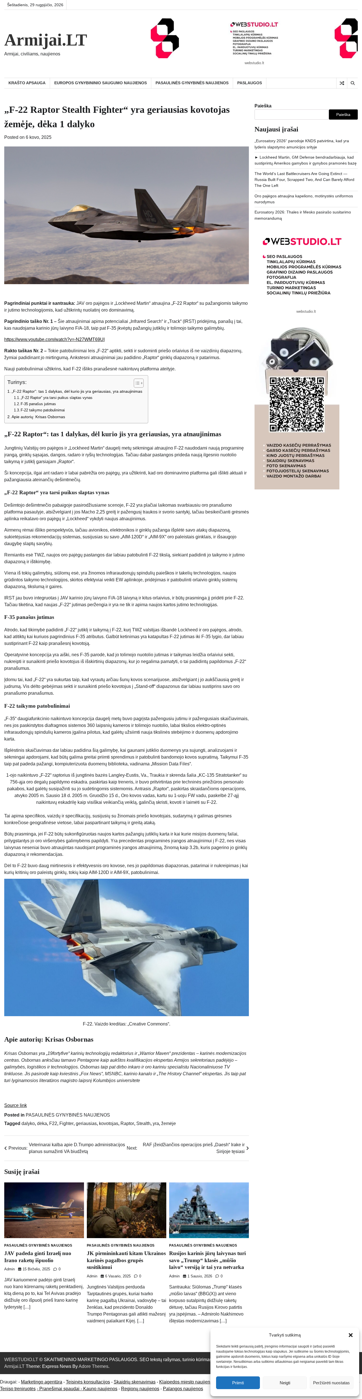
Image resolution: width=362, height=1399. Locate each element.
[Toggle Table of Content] (136, 383)
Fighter (66, 1123)
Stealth (143, 1123)
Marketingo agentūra (41, 1381)
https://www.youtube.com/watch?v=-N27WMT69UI (54, 339)
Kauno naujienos (100, 1388)
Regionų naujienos (140, 1388)
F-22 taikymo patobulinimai (43, 410)
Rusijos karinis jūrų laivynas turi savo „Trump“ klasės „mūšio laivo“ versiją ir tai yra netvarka (207, 1260)
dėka (42, 1123)
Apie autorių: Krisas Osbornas (38, 416)
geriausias (86, 1123)
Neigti (285, 1382)
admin (9, 1269)
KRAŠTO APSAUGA (27, 83)
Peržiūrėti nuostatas (331, 1382)
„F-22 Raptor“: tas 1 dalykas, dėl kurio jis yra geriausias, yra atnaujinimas (77, 391)
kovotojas (108, 1123)
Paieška (263, 105)
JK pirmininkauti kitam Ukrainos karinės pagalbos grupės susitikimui (126, 1260)
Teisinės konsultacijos (88, 1381)
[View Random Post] (342, 83)
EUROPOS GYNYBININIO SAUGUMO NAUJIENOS (100, 83)
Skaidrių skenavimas (135, 1381)
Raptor (127, 1123)
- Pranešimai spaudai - (60, 1388)
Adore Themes (93, 1366)
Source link (15, 1105)
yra (156, 1123)
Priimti (238, 1382)
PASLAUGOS (249, 83)
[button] (351, 1335)
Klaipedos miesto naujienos (187, 1381)
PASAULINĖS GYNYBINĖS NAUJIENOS (192, 83)
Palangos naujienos (183, 1388)
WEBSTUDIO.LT (21, 1359)
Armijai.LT (45, 40)
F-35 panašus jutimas (38, 404)
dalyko (28, 1123)
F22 (53, 1123)
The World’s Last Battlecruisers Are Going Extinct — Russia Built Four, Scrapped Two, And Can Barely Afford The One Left (304, 179)
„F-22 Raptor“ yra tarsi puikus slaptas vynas (56, 398)
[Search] (352, 83)
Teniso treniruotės (18, 1388)
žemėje (168, 1123)
